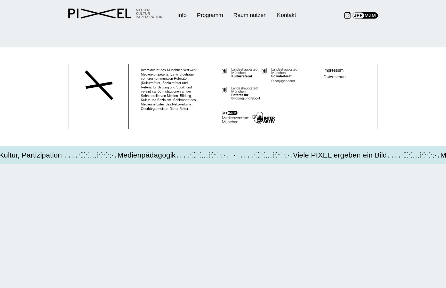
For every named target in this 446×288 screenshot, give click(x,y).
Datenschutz (334, 77)
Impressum (333, 70)
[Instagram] (347, 15)
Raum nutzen (250, 15)
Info (182, 15)
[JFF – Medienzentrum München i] (365, 15)
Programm (210, 15)
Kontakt (286, 15)
